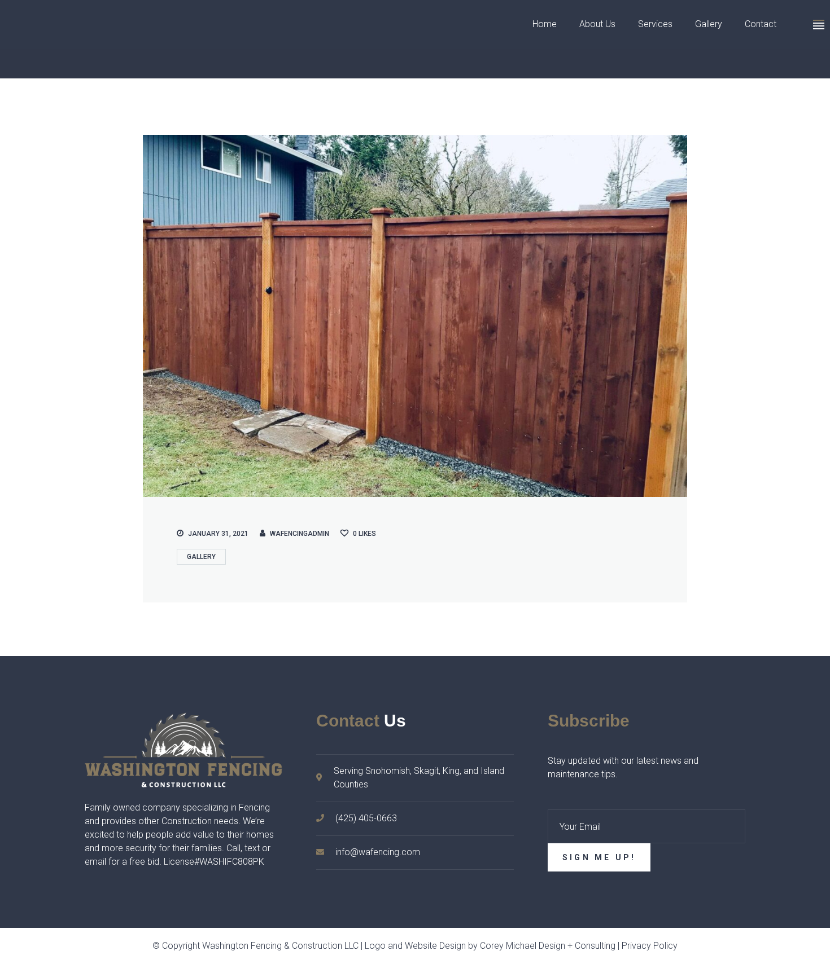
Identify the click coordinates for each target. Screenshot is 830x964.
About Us (597, 24)
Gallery (708, 24)
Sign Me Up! (599, 857)
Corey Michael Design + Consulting (547, 945)
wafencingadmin (299, 534)
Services (655, 24)
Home (544, 24)
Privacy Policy (650, 945)
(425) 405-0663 (366, 818)
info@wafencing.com (377, 852)
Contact (760, 24)
